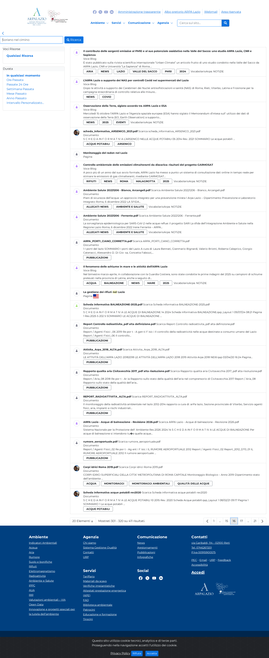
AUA (32, 590)
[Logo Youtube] (106, 12)
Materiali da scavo (95, 581)
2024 (183, 71)
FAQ (86, 600)
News (141, 542)
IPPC (32, 585)
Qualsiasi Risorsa (20, 55)
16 (235, 522)
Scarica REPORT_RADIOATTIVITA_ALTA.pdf (159, 396)
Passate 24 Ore (17, 84)
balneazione (114, 283)
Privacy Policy (120, 653)
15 (227, 522)
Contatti (88, 552)
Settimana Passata (20, 89)
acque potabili (98, 144)
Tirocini (88, 619)
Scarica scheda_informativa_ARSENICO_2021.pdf (169, 131)
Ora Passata (15, 80)
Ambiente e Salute (41, 580)
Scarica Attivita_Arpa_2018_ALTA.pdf (146, 349)
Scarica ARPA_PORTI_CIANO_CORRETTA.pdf (161, 241)
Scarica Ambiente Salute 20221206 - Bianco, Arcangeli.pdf (188, 190)
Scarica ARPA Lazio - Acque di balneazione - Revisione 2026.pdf (199, 422)
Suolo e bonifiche (40, 562)
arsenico (124, 144)
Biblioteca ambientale (97, 605)
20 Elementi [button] (84, 522)
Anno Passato (17, 98)
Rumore (34, 557)
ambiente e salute (130, 206)
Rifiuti (33, 566)
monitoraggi (114, 483)
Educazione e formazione (100, 614)
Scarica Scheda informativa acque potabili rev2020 (174, 492)
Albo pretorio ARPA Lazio (182, 12)
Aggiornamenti (147, 547)
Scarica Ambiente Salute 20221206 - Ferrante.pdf (170, 215)
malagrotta (145, 181)
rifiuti (91, 181)
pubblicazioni (97, 257)
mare (151, 283)
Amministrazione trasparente (139, 12)
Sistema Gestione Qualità (100, 547)
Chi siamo (89, 542)
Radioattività (37, 576)
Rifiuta (138, 653)
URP (86, 557)
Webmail (210, 12)
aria (89, 71)
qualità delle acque (193, 483)
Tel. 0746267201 (201, 547)
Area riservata (231, 12)
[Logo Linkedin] (111, 12)
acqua (91, 283)
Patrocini (89, 609)
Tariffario (89, 576)
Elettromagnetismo (42, 571)
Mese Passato (17, 93)
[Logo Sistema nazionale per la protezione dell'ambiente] (57, 16)
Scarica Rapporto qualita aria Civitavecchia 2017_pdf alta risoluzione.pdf (216, 371)
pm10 (168, 71)
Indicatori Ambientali (43, 542)
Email (203, 560)
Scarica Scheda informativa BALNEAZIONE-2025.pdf (176, 304)
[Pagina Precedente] (207, 521)
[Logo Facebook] (94, 12)
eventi (121, 122)
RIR (31, 595)
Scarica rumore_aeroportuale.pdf (139, 441)
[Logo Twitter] (100, 12)
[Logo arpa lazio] (36, 16)
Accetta (152, 653)
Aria (31, 552)
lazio (121, 71)
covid (106, 96)
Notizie (218, 71)
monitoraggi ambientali (151, 483)
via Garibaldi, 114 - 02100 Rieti (210, 542)
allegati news (97, 206)
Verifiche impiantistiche (99, 586)
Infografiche (145, 557)
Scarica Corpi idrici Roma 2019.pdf (141, 467)
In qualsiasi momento (23, 75)
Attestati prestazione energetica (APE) (104, 593)
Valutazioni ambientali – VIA (47, 599)
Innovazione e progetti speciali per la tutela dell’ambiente (52, 612)
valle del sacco (145, 71)
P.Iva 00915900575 (203, 552)
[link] (3, 33)
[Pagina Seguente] (262, 521)
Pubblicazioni (146, 552)
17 (242, 522)
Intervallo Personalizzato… (25, 103)
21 (256, 522)
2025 (105, 122)
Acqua (33, 547)
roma (124, 181)
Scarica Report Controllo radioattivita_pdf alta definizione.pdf (195, 324)
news (105, 71)
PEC (194, 560)
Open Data (36, 604)
